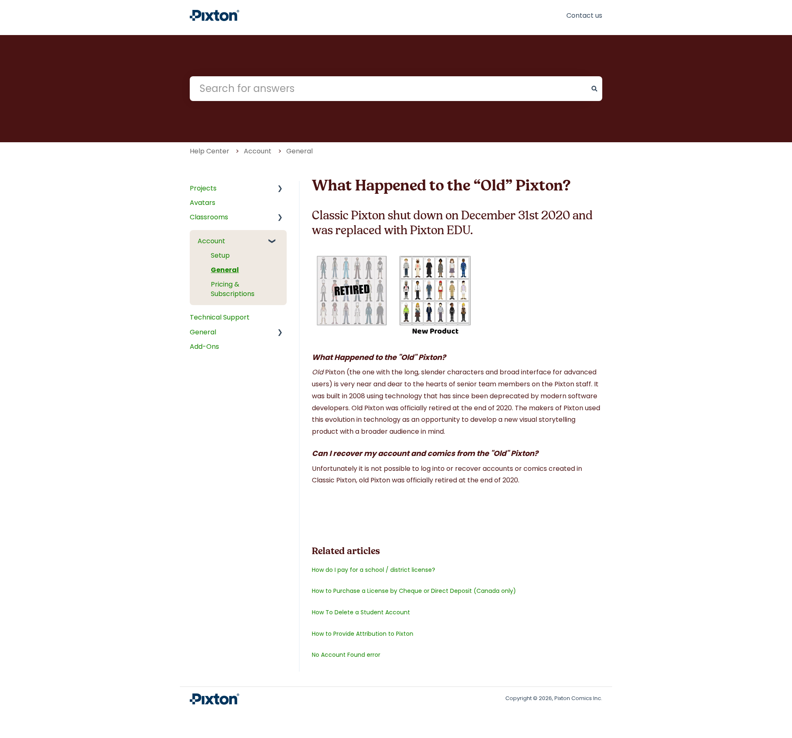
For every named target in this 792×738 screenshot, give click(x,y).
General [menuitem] (225, 270)
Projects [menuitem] (203, 188)
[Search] (594, 88)
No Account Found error (346, 655)
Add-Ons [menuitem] (204, 346)
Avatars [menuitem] (202, 202)
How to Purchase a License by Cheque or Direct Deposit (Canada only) (414, 591)
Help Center (209, 151)
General (299, 151)
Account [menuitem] (211, 241)
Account (257, 151)
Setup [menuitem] (220, 255)
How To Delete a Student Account (361, 612)
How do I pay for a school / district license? (373, 570)
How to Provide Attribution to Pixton (362, 634)
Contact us (584, 15)
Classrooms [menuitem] (209, 217)
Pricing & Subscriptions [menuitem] (233, 289)
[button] (276, 192)
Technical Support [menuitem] (220, 317)
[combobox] (388, 88)
